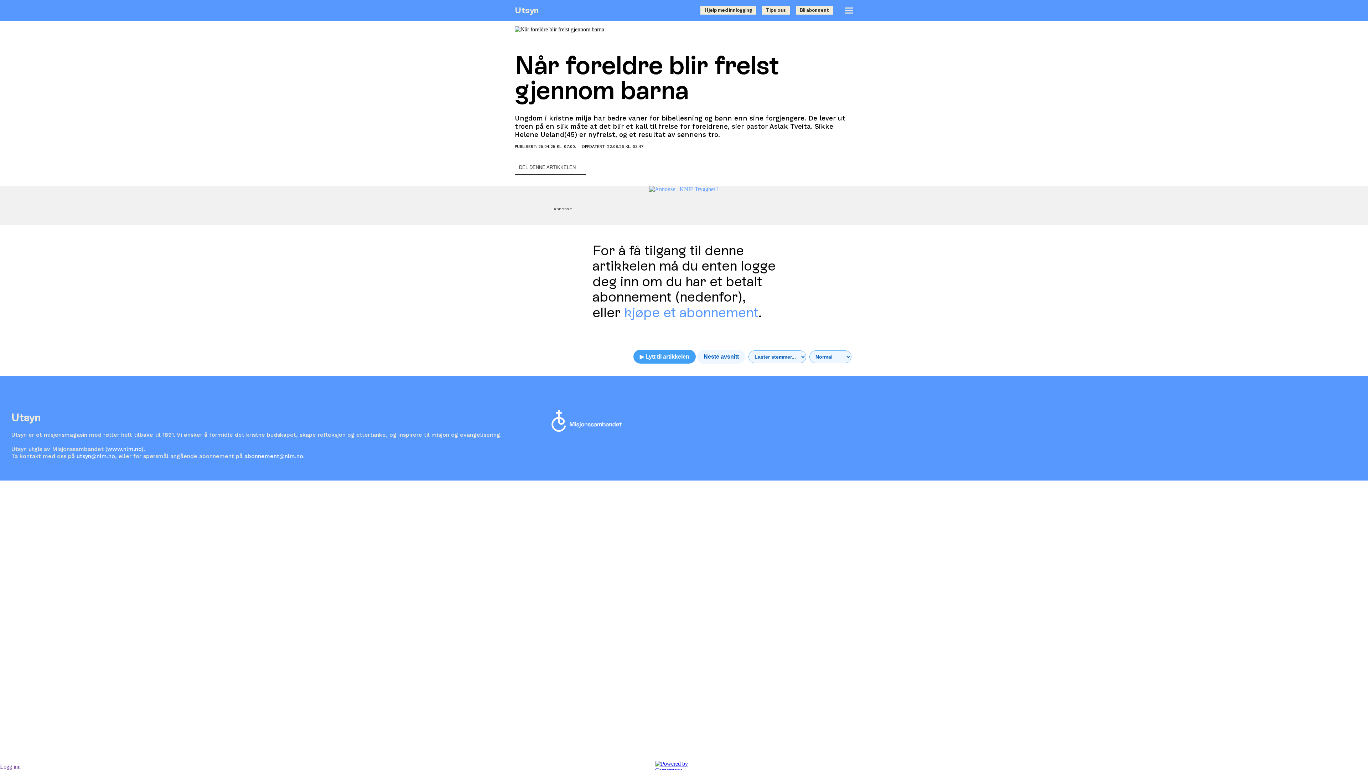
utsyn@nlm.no (96, 456)
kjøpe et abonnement (691, 312)
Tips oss (776, 10)
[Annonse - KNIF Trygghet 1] (684, 189)
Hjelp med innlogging (728, 10)
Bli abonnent (814, 10)
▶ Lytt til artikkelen (664, 357)
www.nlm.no (124, 449)
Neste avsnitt (721, 357)
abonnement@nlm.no (273, 456)
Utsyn (527, 10)
